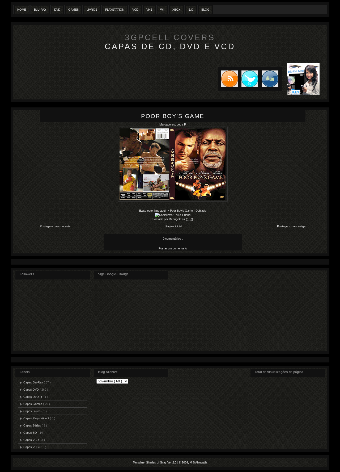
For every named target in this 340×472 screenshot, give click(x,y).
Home (21, 9)
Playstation (114, 9)
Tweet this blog (248, 79)
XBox (176, 9)
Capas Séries (32, 425)
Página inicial (173, 226)
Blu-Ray (40, 9)
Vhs (149, 9)
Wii (162, 9)
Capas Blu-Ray (33, 382)
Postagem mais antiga (291, 226)
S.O (190, 9)
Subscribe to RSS (228, 79)
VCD (135, 9)
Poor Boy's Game (172, 116)
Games (73, 9)
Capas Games (33, 404)
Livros (92, 9)
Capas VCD (31, 439)
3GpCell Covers (170, 37)
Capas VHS (31, 447)
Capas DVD (31, 389)
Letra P (181, 124)
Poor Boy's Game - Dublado (188, 210)
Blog (205, 9)
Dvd (57, 9)
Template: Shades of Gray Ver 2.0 (155, 462)
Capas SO (30, 432)
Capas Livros (32, 411)
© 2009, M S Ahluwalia (193, 462)
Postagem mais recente (55, 226)
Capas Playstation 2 (36, 418)
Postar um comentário (173, 248)
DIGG (270, 79)
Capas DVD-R (33, 396)
